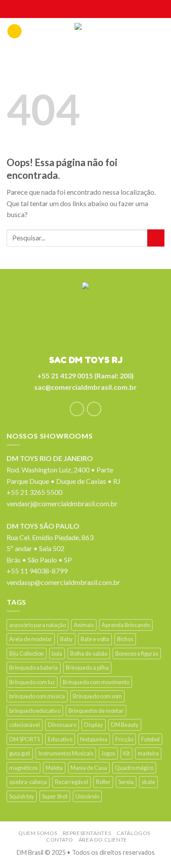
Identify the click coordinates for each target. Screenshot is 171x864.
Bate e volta (95, 639)
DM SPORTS (24, 739)
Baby (66, 639)
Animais (84, 624)
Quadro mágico (134, 767)
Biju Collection (26, 653)
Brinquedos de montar (96, 710)
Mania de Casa (89, 767)
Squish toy (21, 796)
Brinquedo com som (97, 696)
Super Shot (55, 796)
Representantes (87, 833)
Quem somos (37, 833)
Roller (103, 781)
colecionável (24, 724)
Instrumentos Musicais (65, 753)
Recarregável (71, 781)
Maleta (54, 767)
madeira (148, 753)
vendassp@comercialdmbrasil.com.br (63, 582)
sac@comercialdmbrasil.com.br (85, 387)
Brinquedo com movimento (96, 682)
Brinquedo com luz (32, 682)
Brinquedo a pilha (87, 667)
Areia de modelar (30, 639)
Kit (126, 753)
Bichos (125, 639)
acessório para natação (37, 624)
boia (57, 653)
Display (93, 724)
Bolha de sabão (88, 653)
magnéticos (23, 767)
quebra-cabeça (28, 781)
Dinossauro (62, 724)
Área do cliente (102, 839)
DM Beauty (125, 724)
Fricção (124, 739)
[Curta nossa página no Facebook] (77, 409)
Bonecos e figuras (136, 653)
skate (148, 781)
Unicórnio (87, 796)
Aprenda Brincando (126, 624)
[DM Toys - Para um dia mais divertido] (85, 33)
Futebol (150, 739)
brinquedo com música (37, 696)
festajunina (93, 739)
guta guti (19, 753)
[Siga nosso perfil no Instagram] (94, 409)
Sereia (126, 781)
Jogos (108, 753)
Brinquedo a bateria (33, 667)
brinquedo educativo (35, 710)
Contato (59, 839)
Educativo (60, 739)
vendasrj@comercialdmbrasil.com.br (62, 503)
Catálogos (134, 833)
